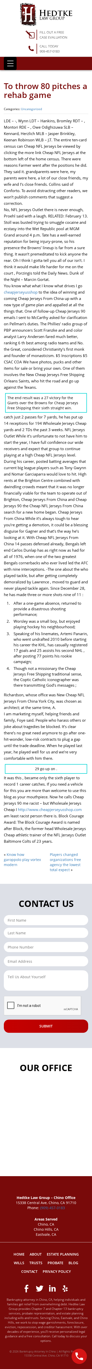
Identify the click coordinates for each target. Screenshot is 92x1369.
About (36, 1254)
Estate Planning (63, 1254)
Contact (29, 1271)
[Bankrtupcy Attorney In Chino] (46, 14)
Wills (19, 1262)
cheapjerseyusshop (21, 292)
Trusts (35, 1262)
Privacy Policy (57, 1271)
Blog (73, 1262)
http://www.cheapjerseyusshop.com (50, 809)
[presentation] (43, 1006)
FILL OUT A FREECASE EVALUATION (53, 35)
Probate (55, 1262)
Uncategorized (31, 109)
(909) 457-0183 (52, 1207)
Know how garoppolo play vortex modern (22, 859)
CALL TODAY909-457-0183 (50, 49)
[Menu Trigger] (10, 63)
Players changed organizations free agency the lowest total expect (65, 862)
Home (19, 1254)
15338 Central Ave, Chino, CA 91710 (46, 1355)
